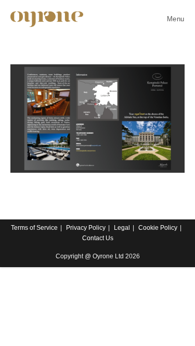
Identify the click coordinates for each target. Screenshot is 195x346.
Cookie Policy (157, 227)
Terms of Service (34, 227)
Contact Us (97, 238)
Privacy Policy (86, 227)
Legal (122, 227)
